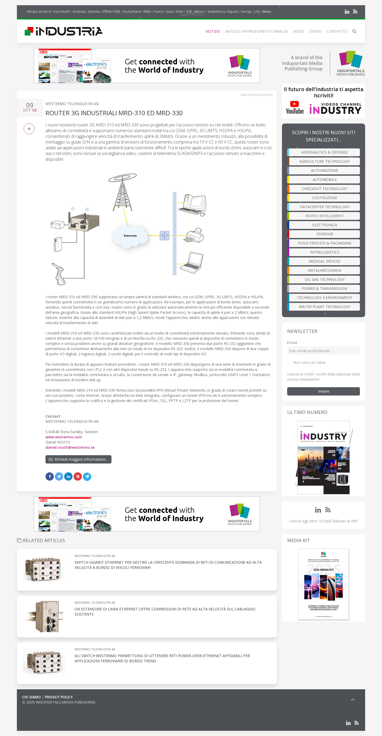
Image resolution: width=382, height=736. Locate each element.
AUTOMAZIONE (324, 170)
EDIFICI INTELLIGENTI (325, 215)
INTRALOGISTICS (324, 252)
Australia (79, 11)
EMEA (147, 11)
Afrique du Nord (39, 11)
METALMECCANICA (324, 270)
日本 (189, 11)
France (159, 11)
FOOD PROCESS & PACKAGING (324, 243)
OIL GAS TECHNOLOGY (325, 279)
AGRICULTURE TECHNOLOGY (324, 161)
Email (292, 342)
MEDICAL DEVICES (324, 261)
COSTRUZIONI (324, 197)
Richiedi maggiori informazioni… (80, 459)
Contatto (337, 31)
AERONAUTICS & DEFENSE (324, 152)
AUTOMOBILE (325, 179)
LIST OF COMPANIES (39, 707)
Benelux (94, 11)
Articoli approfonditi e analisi (256, 31)
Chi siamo (31, 696)
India (179, 11)
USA (257, 11)
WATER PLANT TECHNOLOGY (324, 306)
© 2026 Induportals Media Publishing (58, 702)
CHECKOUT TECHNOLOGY (324, 188)
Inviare (323, 391)
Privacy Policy (59, 696)
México (200, 11)
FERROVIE (324, 233)
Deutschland (131, 11)
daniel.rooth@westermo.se (70, 447)
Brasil (107, 11)
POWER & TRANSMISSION (324, 288)
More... (268, 11)
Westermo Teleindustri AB (72, 103)
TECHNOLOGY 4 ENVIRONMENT (324, 297)
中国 (117, 11)
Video (298, 31)
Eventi (315, 31)
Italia (169, 11)
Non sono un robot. (309, 362)
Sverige (246, 11)
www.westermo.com (63, 436)
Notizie (213, 31)
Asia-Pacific (62, 11)
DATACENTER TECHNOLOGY (325, 206)
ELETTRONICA (324, 224)
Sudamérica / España (223, 11)
